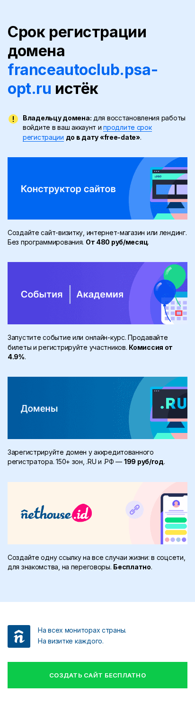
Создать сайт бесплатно (97, 675)
